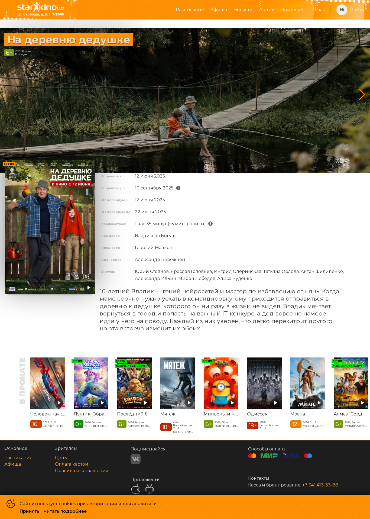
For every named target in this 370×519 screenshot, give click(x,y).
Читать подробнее (65, 511)
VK (136, 459)
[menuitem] (190, 10)
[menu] (207, 10)
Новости (243, 9)
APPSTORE (135, 489)
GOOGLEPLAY (149, 489)
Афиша (218, 9)
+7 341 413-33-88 (320, 485)
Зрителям (292, 9)
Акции (267, 9)
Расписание (190, 9)
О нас (318, 9)
